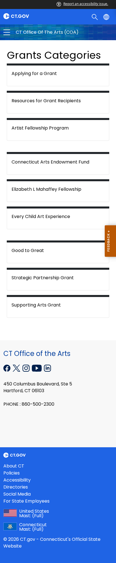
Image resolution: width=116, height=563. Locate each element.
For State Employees (26, 501)
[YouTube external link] (37, 368)
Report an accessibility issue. (85, 3)
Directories (15, 487)
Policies (11, 473)
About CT (13, 466)
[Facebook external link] (7, 368)
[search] (95, 16)
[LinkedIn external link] (47, 368)
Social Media (17, 494)
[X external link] (17, 368)
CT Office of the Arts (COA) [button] (32, 32)
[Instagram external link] (27, 368)
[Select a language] (106, 16)
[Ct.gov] (29, 16)
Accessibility (17, 480)
